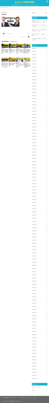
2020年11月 (34, 265)
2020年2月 (34, 293)
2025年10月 (34, 79)
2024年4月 (34, 136)
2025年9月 (34, 82)
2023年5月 (34, 171)
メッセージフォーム (28, 397)
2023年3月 (34, 177)
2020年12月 (34, 262)
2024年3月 (34, 139)
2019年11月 (34, 303)
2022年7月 (34, 202)
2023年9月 (34, 158)
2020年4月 (34, 287)
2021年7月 (34, 240)
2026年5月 (34, 57)
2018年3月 (34, 362)
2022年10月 (34, 193)
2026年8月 (34, 48)
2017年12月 (34, 372)
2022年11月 (34, 189)
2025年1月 (34, 108)
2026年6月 (34, 54)
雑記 (33, 390)
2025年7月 (34, 89)
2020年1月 (34, 296)
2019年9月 (34, 309)
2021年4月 (34, 249)
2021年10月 (34, 230)
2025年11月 (34, 76)
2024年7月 (34, 126)
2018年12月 (34, 334)
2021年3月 (34, 252)
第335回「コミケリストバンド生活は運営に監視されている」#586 (39, 21)
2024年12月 (34, 111)
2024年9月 (34, 120)
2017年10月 (34, 378)
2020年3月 (34, 290)
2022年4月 (34, 211)
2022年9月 (34, 196)
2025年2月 (34, 104)
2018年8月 (34, 347)
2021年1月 (34, 259)
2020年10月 (34, 268)
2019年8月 (34, 312)
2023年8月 (34, 161)
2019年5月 (34, 322)
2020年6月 (34, 281)
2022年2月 (34, 218)
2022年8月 (34, 199)
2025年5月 (34, 95)
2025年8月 (34, 86)
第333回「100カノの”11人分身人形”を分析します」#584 (39, 30)
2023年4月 (34, 174)
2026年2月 (34, 67)
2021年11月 (34, 227)
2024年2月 (34, 142)
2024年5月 (34, 133)
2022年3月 (34, 215)
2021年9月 (34, 233)
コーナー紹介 (21, 397)
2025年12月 (34, 73)
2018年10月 (34, 340)
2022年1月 (34, 221)
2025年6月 (34, 92)
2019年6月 (34, 318)
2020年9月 (34, 271)
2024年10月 (34, 117)
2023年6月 (34, 167)
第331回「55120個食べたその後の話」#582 (39, 39)
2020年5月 (34, 284)
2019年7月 (34, 315)
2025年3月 (34, 101)
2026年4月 (34, 60)
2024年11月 (34, 114)
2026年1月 (34, 70)
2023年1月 (34, 183)
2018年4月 (34, 359)
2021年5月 (34, 246)
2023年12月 (34, 148)
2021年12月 (34, 224)
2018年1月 (34, 369)
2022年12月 (34, 186)
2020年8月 (34, 274)
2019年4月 (34, 325)
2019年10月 (34, 306)
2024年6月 (34, 130)
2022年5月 (34, 208)
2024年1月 (34, 145)
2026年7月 (34, 51)
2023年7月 (34, 164)
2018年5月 (34, 356)
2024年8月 (34, 123)
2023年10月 (34, 155)
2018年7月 (34, 350)
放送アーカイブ (36, 387)
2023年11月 (34, 152)
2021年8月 (34, 237)
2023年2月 (34, 180)
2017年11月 (34, 375)
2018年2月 (34, 366)
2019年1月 (34, 331)
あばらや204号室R (24, 2)
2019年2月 (34, 328)
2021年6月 (34, 243)
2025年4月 (34, 98)
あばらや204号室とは (5, 397)
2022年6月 (34, 205)
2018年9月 (34, 344)
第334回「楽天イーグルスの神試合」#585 (38, 26)
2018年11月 (34, 337)
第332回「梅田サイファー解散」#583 (38, 35)
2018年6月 (34, 353)
